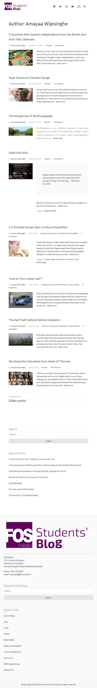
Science (70, 259)
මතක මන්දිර (9, 640)
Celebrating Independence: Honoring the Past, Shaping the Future (37, 471)
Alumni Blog (9, 615)
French (7, 634)
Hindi (6, 628)
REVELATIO (8, 670)
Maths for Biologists (12, 646)
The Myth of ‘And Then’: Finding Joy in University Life (32, 459)
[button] (84, 6)
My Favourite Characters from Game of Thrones (39, 361)
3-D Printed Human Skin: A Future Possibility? (38, 227)
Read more (61, 63)
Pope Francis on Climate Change (29, 77)
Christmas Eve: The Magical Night (23, 495)
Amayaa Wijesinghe (18, 45)
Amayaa (49, 45)
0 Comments (59, 84)
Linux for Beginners (12, 652)
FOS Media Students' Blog (48, 684)
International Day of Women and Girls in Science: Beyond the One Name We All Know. (45, 465)
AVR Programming (12, 664)
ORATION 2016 (18, 153)
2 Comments (60, 45)
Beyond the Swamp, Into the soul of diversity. (28, 477)
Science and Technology (56, 233)
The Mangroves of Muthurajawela (30, 116)
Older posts (17, 401)
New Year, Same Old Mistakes (21, 489)
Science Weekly (72, 233)
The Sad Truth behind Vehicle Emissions (34, 320)
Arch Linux (8, 658)
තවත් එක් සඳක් (15, 483)
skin (76, 259)
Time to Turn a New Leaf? (25, 278)
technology (41, 262)
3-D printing (49, 259)
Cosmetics (60, 259)
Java (6, 622)
